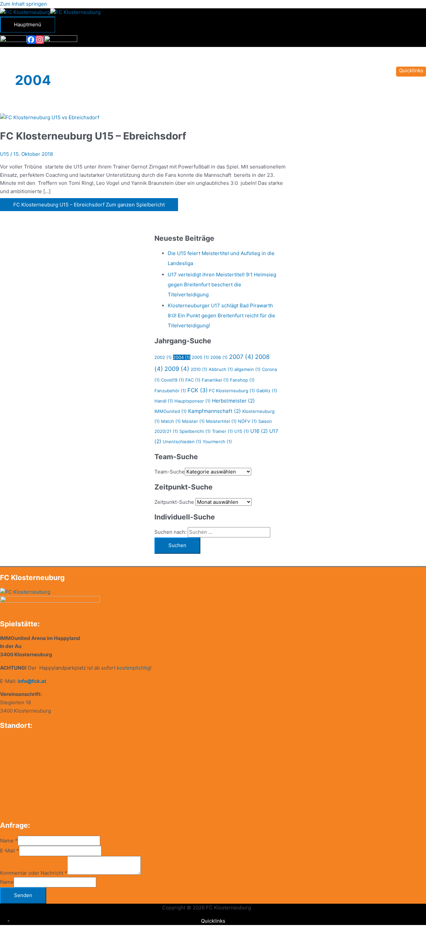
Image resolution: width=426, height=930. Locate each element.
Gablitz (266, 390)
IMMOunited (170, 411)
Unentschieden (182, 441)
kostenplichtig (133, 668)
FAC (192, 380)
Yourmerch (217, 441)
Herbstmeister (233, 401)
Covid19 (172, 380)
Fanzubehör (170, 390)
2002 (163, 357)
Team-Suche (169, 471)
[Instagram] (39, 39)
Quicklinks (213, 921)
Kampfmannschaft (214, 411)
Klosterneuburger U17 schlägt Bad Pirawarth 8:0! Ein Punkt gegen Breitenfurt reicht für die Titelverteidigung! (221, 315)
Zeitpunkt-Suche (174, 502)
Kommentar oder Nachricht (33, 873)
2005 (200, 357)
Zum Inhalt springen (23, 4)
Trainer (222, 431)
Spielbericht (195, 431)
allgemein (247, 369)
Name (9, 840)
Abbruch (221, 369)
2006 (219, 357)
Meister (193, 421)
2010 (199, 369)
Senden (23, 895)
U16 (259, 431)
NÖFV (247, 421)
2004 (181, 357)
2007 (241, 356)
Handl (163, 401)
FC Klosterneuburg (232, 390)
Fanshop (242, 380)
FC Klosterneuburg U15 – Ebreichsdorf (93, 136)
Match (171, 421)
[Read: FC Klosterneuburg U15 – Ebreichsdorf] (49, 117)
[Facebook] (31, 39)
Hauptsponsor (192, 401)
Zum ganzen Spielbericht (89, 204)
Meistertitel (221, 421)
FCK (197, 390)
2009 (176, 368)
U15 (4, 154)
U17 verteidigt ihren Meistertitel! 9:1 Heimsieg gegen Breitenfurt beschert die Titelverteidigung (222, 284)
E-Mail (9, 850)
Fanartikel (215, 380)
